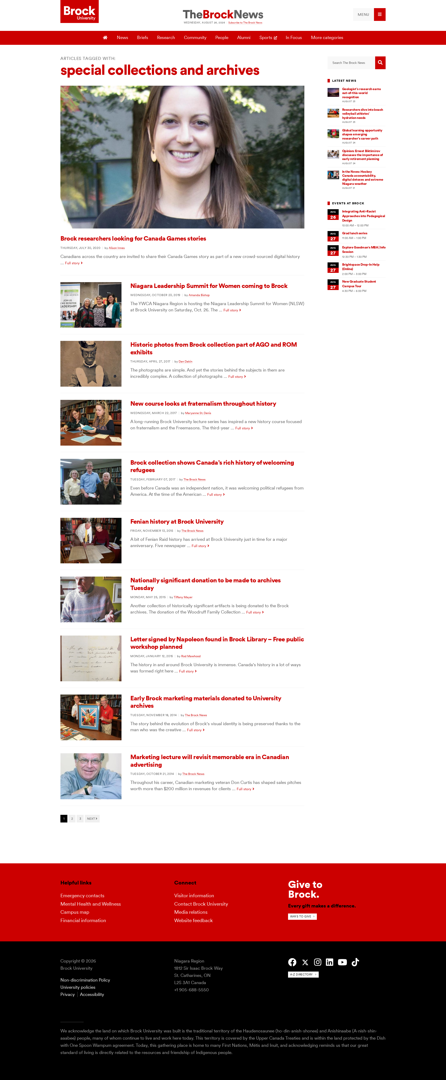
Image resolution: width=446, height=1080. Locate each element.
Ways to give (300, 916)
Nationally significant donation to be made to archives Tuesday (205, 583)
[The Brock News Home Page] (223, 14)
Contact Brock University (201, 904)
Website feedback (193, 920)
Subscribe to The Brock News (245, 22)
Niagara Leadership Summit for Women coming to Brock (209, 286)
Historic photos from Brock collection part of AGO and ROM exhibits (213, 348)
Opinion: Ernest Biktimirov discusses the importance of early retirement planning (362, 155)
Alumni (243, 37)
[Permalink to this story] (182, 227)
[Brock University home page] (79, 12)
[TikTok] (355, 962)
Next (91, 818)
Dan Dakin (185, 361)
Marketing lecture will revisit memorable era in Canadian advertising (209, 760)
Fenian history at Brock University (177, 521)
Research (166, 37)
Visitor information (194, 895)
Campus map (74, 912)
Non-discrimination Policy (85, 980)
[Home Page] (105, 38)
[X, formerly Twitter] (305, 963)
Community (195, 37)
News (122, 37)
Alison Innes (117, 248)
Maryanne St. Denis (198, 413)
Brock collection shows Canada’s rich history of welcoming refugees (212, 466)
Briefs (142, 37)
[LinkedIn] (329, 962)
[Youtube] (342, 962)
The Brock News (195, 479)
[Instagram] (317, 962)
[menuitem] (369, 14)
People (221, 37)
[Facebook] (292, 962)
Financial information (83, 920)
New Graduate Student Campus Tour (359, 283)
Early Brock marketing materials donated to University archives (205, 701)
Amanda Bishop (199, 295)
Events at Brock (348, 203)
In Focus (294, 37)
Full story (72, 263)
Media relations (190, 912)
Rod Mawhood (191, 656)
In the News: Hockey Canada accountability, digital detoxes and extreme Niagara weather (362, 178)
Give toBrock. (305, 889)
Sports (265, 37)
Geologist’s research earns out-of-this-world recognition (361, 93)
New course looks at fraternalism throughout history (203, 403)
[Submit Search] (380, 62)
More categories (327, 37)
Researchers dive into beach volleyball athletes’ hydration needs (362, 114)
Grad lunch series (354, 233)
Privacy (67, 994)
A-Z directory (301, 974)
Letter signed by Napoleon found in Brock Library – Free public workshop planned (217, 642)
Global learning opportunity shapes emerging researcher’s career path (362, 134)
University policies (77, 987)
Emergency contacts (82, 895)
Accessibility (92, 994)
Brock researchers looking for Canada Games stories (133, 238)
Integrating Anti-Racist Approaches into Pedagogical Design (363, 215)
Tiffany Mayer (183, 597)
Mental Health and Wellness (90, 904)
